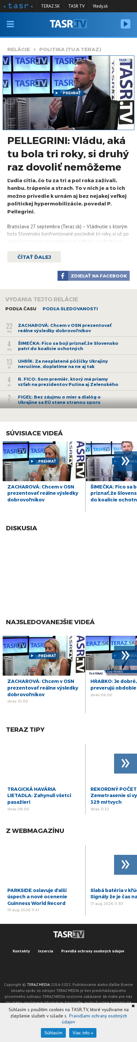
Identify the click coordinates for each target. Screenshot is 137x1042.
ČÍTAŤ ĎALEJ (34, 257)
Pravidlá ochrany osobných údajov (92, 950)
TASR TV (76, 6)
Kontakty (21, 950)
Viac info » (82, 1032)
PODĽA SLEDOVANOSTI (70, 308)
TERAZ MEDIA (38, 984)
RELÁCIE (18, 49)
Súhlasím (53, 1032)
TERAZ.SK (50, 6)
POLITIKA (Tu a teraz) (70, 49)
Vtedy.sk (100, 6)
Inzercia (45, 950)
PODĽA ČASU (20, 308)
